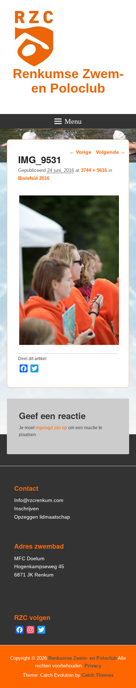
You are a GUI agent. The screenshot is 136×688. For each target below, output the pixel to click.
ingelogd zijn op (51, 427)
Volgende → (110, 152)
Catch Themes (98, 675)
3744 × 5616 (94, 170)
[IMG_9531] (69, 345)
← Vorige (80, 152)
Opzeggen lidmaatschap (42, 517)
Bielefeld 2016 (33, 178)
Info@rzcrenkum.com (38, 500)
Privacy (93, 665)
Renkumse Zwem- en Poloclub (68, 81)
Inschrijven (26, 508)
